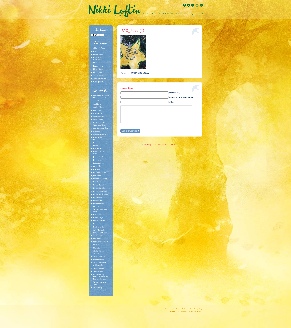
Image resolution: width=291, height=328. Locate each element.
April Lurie (97, 104)
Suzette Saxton (98, 260)
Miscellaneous (98, 63)
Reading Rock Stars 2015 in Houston (160, 144)
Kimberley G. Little (100, 179)
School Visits (98, 75)
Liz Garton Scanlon (100, 191)
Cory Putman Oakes (100, 128)
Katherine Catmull (99, 172)
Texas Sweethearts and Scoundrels (100, 264)
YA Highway (97, 287)
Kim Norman (97, 176)
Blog (191, 13)
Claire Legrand (98, 120)
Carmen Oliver (98, 117)
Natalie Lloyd (98, 218)
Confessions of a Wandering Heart (99, 124)
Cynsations (97, 131)
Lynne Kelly (97, 197)
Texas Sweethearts (100, 78)
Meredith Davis (98, 204)
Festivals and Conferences (97, 58)
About (153, 13)
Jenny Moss (97, 160)
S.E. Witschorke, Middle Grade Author (101, 231)
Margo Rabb (97, 201)
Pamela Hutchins (99, 221)
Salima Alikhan (98, 235)
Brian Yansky (98, 110)
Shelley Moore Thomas (98, 252)
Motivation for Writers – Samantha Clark (100, 209)
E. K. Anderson (98, 148)
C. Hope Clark (98, 113)
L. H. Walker (97, 182)
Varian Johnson (98, 268)
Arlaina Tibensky (99, 107)
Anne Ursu (97, 101)
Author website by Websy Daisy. (192, 309)
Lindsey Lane (98, 185)
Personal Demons (99, 224)
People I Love (98, 66)
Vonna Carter (98, 271)
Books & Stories (166, 13)
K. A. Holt (96, 169)
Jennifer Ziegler (98, 157)
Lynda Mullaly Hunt (100, 194)
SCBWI (96, 245)
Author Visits (181, 13)
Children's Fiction (99, 48)
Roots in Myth (98, 227)
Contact (200, 13)
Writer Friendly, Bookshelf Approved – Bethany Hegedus (101, 276)
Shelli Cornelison (99, 256)
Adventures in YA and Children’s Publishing (101, 96)
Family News (98, 54)
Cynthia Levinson (99, 134)
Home (145, 13)
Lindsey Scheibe (99, 188)
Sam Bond (97, 239)
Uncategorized (98, 82)
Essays (95, 51)
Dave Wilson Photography (98, 139)
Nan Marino (97, 214)
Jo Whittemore (98, 163)
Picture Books (98, 69)
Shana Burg (97, 248)
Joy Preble (97, 166)
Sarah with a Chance (100, 242)
